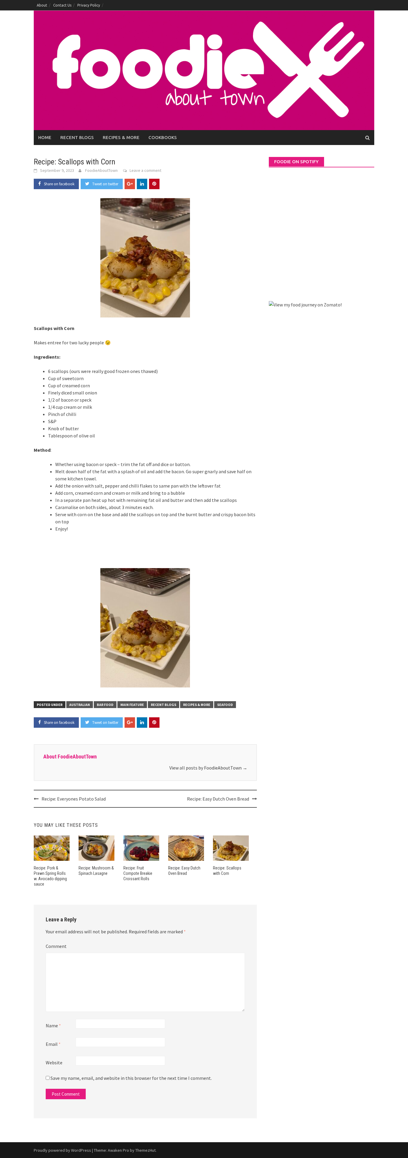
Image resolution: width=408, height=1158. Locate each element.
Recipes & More (121, 137)
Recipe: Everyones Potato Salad (74, 799)
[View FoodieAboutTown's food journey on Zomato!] (305, 304)
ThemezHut (145, 1150)
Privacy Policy (88, 5)
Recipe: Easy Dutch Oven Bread (218, 799)
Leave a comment (145, 170)
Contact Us (62, 5)
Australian (79, 704)
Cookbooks (162, 137)
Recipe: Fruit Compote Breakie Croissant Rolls (137, 873)
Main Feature (132, 704)
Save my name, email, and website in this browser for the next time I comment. (131, 1078)
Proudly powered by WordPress (62, 1150)
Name (53, 1026)
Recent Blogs (77, 137)
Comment (56, 946)
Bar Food (105, 704)
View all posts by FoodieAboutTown (208, 768)
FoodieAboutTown (101, 170)
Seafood (225, 704)
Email (53, 1044)
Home (44, 137)
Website (54, 1063)
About (42, 5)
